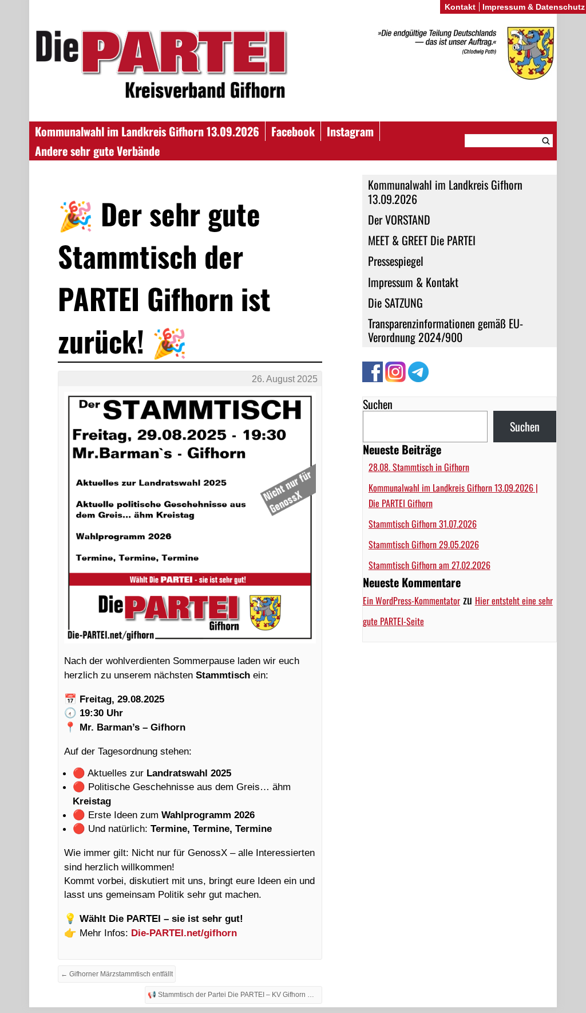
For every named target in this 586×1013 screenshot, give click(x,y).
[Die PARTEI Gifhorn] (293, 66)
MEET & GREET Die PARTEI (422, 240)
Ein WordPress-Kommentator (411, 600)
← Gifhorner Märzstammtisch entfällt (117, 974)
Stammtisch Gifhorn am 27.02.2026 (429, 565)
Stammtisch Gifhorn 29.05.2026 (424, 544)
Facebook (293, 131)
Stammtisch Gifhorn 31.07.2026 (423, 524)
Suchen (378, 404)
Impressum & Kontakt (413, 281)
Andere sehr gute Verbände (97, 150)
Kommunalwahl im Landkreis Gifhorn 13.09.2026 (147, 131)
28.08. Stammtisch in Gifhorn (419, 467)
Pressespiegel (395, 260)
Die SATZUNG (395, 302)
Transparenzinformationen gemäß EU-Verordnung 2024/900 (445, 330)
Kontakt (460, 6)
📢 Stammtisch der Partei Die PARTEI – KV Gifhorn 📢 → (235, 995)
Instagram (350, 131)
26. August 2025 (285, 379)
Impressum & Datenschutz (533, 6)
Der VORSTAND (399, 219)
